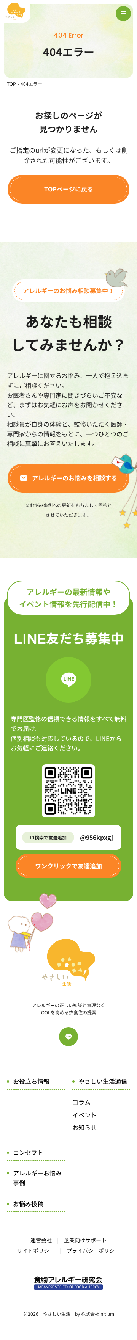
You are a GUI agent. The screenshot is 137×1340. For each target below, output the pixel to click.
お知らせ (84, 1127)
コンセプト (28, 1152)
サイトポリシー (35, 1250)
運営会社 (41, 1240)
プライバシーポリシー (93, 1250)
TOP (11, 83)
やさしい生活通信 (102, 1081)
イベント (84, 1114)
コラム (81, 1101)
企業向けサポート (85, 1240)
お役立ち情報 (31, 1081)
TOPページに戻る (68, 188)
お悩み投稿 (28, 1203)
